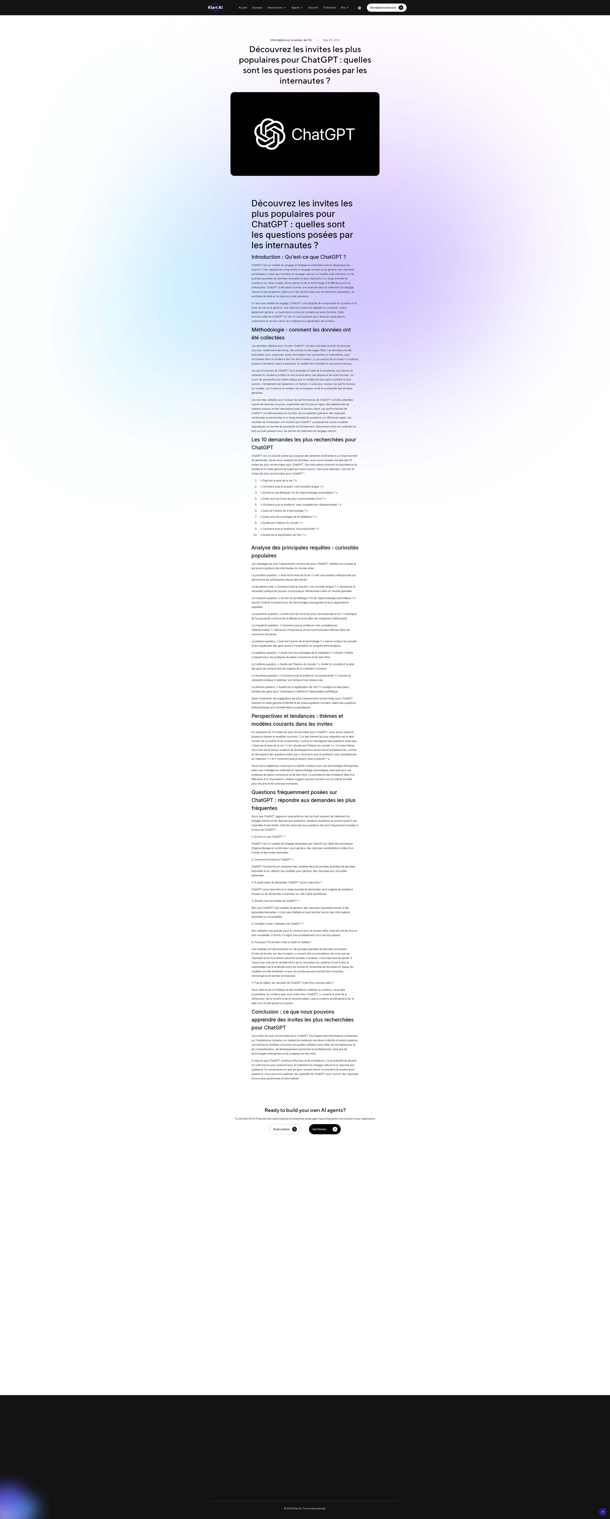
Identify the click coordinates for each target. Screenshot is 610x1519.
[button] (277, 7)
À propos (257, 7)
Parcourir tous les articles (369, 1236)
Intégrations (290, 1452)
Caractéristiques (293, 1459)
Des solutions (291, 1444)
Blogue (311, 1449)
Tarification (329, 7)
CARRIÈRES (314, 1456)
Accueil (243, 7)
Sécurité (313, 7)
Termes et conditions (350, 1433)
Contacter (312, 1463)
